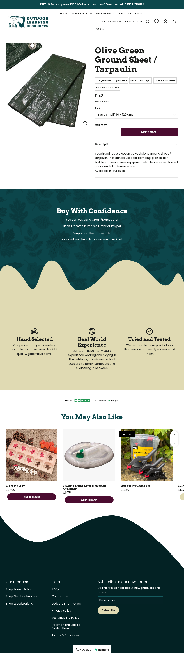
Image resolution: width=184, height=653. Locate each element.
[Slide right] (174, 435)
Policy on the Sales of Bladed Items (67, 626)
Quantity (101, 125)
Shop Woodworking (19, 603)
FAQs (55, 589)
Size (97, 107)
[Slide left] (174, 443)
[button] (148, 21)
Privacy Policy (61, 610)
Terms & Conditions (65, 635)
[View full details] (32, 455)
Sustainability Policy (65, 618)
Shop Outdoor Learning (22, 596)
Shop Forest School (19, 589)
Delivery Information (66, 603)
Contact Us (60, 596)
